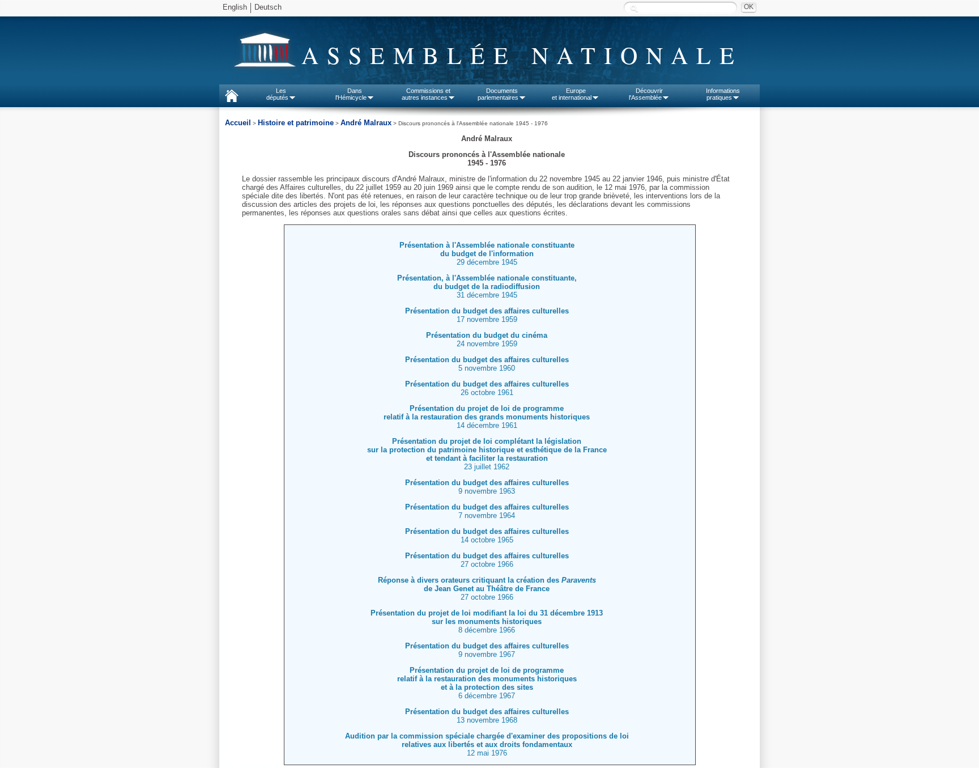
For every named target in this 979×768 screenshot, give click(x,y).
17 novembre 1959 (487, 315)
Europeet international (571, 94)
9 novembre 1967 (487, 650)
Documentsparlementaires (498, 94)
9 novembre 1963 (487, 486)
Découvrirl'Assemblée (646, 94)
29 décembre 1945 (487, 262)
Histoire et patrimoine (296, 122)
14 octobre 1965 (487, 535)
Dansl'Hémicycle (351, 94)
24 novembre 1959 (486, 339)
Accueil (238, 122)
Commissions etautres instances (426, 94)
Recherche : (634, 8)
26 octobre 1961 (487, 388)
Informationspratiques (723, 94)
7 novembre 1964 (487, 511)
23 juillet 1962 (487, 454)
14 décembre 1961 (487, 417)
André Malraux (365, 122)
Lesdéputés (277, 94)
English (235, 7)
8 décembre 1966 (487, 621)
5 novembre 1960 (487, 363)
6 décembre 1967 (487, 683)
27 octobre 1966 (487, 559)
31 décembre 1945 (487, 286)
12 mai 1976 (487, 744)
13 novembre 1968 (487, 715)
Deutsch (268, 7)
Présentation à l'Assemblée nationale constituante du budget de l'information (486, 249)
